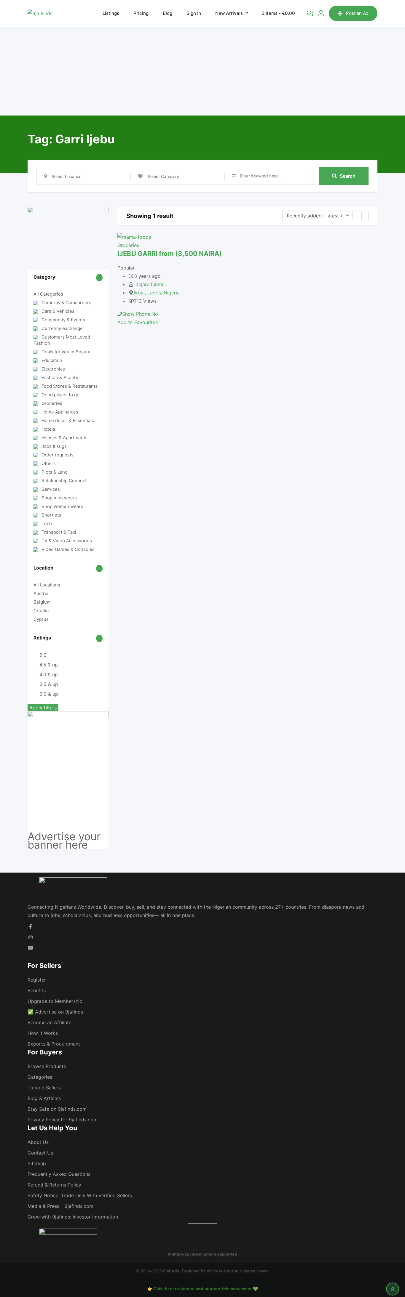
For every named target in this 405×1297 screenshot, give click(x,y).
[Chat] (310, 13)
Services (51, 489)
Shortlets (51, 515)
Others (49, 463)
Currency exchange (62, 328)
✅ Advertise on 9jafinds (55, 1012)
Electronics (53, 369)
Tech (47, 523)
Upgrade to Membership (55, 1001)
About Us (38, 1142)
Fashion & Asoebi (60, 377)
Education (52, 360)
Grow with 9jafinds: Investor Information (73, 1217)
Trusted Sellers (44, 1088)
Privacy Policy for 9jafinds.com (63, 1120)
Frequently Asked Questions (59, 1174)
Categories (40, 1077)
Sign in (193, 13)
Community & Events (63, 320)
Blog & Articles (44, 1098)
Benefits (37, 990)
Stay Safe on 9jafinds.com (57, 1109)
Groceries (52, 403)
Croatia (41, 610)
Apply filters (43, 708)
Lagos (154, 293)
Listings (111, 13)
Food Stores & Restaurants (70, 386)
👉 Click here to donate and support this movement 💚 (202, 1288)
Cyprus (41, 619)
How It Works (43, 1033)
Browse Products (47, 1066)
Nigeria (172, 293)
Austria (41, 593)
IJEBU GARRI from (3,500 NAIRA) (169, 253)
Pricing (141, 13)
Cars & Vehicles (58, 311)
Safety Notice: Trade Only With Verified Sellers (80, 1195)
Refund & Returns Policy (54, 1185)
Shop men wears (59, 498)
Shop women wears (62, 506)
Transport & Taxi (59, 532)
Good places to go (60, 394)
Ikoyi (139, 293)
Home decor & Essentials (68, 420)
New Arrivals (229, 13)
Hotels (48, 429)
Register (37, 980)
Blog (167, 13)
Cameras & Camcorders (66, 302)
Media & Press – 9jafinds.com (60, 1206)
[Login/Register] (321, 13)
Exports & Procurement (54, 1044)
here (77, 844)
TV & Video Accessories (67, 541)
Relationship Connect (64, 480)
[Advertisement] (202, 71)
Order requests (58, 455)
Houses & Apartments (64, 437)
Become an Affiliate (49, 1022)
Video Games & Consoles (68, 549)
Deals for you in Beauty (66, 352)
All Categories (48, 294)
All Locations (47, 585)
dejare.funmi (149, 284)
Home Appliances (60, 412)
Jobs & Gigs (54, 446)
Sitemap (37, 1163)
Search (347, 176)
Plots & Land (55, 472)
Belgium (42, 602)
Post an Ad (357, 13)
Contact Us (40, 1153)
